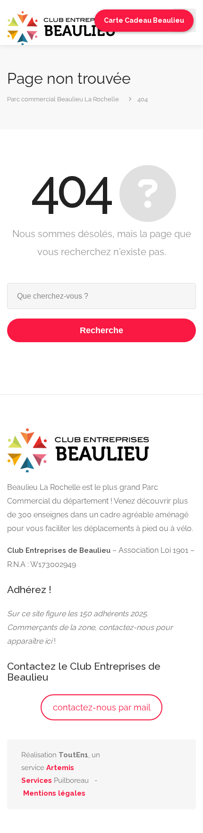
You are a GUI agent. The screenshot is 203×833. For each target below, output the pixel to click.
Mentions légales (54, 793)
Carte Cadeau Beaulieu (144, 20)
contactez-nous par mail (102, 707)
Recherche (101, 330)
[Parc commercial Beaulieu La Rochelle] (61, 27)
